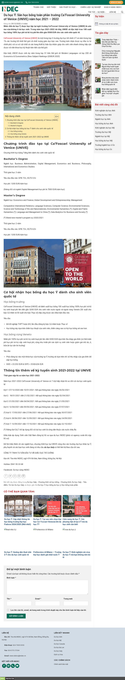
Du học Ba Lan (59, 647)
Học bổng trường (16, 131)
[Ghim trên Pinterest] (19, 476)
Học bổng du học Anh (104, 123)
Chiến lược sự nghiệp (90, 7)
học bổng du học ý (53, 485)
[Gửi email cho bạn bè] (15, 476)
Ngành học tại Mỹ (102, 136)
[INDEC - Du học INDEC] (10, 9)
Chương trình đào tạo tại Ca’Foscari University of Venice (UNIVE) (32, 120)
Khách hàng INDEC (113, 7)
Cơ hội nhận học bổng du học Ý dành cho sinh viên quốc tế (30, 129)
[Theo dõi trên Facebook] (4, 666)
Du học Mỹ (57, 640)
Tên (9, 599)
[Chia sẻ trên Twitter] (10, 476)
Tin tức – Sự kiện (96, 12)
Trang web (68, 599)
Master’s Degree (16, 126)
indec (26, 24)
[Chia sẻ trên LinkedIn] (23, 476)
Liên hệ (112, 12)
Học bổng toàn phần (70, 485)
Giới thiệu (51, 7)
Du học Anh (58, 637)
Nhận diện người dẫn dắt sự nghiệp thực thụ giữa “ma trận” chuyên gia (110, 92)
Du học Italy (58, 651)
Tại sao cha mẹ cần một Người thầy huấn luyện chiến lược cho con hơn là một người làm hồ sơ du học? (111, 68)
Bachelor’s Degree (16, 123)
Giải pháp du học (67, 7)
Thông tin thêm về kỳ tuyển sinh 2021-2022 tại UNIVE (28, 137)
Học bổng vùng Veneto (18, 134)
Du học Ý (41, 485)
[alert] (107, 23)
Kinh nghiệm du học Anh (105, 110)
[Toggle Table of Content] (55, 116)
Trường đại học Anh (103, 115)
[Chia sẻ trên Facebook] (6, 476)
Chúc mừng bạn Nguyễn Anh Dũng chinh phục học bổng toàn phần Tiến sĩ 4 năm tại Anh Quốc (111, 55)
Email (38, 599)
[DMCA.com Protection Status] (7, 678)
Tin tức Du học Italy (16, 485)
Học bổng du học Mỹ (104, 140)
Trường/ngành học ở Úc (105, 145)
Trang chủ (38, 7)
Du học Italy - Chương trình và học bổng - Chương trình (49, 482)
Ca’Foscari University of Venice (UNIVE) (20, 38)
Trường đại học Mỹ (103, 132)
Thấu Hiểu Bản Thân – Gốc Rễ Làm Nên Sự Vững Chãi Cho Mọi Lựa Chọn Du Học (111, 43)
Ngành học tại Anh (102, 119)
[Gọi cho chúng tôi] (13, 666)
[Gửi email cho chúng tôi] (8, 666)
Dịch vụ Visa (58, 654)
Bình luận (11, 578)
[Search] (122, 12)
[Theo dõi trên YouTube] (17, 666)
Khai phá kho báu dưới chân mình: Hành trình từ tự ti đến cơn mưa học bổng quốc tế (110, 81)
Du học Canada (59, 644)
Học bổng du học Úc (103, 149)
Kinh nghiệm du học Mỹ (105, 128)
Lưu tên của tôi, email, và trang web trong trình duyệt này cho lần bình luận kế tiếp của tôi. (48, 610)
